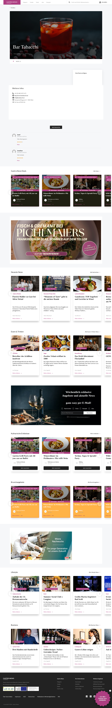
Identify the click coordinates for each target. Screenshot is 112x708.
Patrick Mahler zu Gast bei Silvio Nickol (24, 298)
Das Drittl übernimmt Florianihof (84, 357)
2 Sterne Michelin (16, 294)
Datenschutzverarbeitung (82, 417)
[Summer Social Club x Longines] (56, 583)
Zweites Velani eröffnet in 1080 (55, 357)
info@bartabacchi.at (19, 98)
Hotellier (77, 684)
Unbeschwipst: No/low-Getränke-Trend (53, 650)
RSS (59, 696)
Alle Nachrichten (94, 272)
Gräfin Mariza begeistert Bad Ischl (85, 598)
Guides (31, 2)
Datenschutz (31, 696)
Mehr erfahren (16, 204)
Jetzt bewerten (56, 127)
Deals (37, 2)
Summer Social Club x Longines (53, 598)
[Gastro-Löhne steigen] (87, 636)
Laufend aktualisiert (79, 294)
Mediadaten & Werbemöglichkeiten (46, 696)
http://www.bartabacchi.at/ (21, 95)
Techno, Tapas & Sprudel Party (85, 193)
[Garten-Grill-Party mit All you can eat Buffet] (25, 182)
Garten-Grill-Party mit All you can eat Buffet (24, 194)
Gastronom (78, 682)
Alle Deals (96, 171)
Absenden (90, 413)
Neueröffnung (50, 348)
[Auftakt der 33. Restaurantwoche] (25, 583)
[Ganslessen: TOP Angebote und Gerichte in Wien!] (87, 283)
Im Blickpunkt (50, 641)
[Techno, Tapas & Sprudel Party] (87, 182)
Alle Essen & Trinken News (92, 332)
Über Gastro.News (7, 696)
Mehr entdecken (94, 433)
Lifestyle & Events (20, 589)
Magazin (25, 2)
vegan (45, 353)
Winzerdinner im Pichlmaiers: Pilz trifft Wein (55, 194)
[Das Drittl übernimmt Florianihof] (87, 343)
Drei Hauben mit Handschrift (25, 649)
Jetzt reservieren (25, 468)
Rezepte (48, 2)
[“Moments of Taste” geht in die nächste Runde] (56, 283)
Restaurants (81, 289)
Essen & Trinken (19, 289)
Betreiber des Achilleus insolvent (22, 357)
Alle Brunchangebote (93, 482)
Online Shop (78, 688)
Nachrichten (67, 408)
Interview (46, 646)
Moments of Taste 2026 (49, 294)
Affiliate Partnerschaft (99, 684)
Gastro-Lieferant (79, 686)
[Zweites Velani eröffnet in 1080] (56, 343)
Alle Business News (94, 625)
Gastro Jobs (60, 688)
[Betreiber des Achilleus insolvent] (25, 343)
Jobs (43, 2)
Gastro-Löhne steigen (84, 649)
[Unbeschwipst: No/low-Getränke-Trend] (56, 636)
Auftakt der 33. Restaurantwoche (19, 598)
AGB (24, 696)
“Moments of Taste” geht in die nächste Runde (55, 298)
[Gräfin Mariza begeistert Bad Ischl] (87, 583)
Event (45, 594)
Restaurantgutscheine (98, 688)
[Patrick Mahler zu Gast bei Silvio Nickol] (25, 283)
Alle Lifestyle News (94, 572)
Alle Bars (13, 7)
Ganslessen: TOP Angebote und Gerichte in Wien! (86, 298)
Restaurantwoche (16, 594)
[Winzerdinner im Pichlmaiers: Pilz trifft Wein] (56, 182)
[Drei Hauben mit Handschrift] (25, 636)
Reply (18, 144)
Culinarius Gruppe (97, 682)
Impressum (18, 696)
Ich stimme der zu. (79, 417)
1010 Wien (15, 353)
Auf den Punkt (19, 641)
